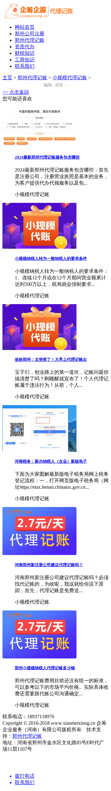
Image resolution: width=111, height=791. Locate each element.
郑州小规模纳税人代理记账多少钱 (45, 668)
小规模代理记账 (69, 77)
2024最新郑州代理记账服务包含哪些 (47, 157)
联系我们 (25, 66)
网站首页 (25, 27)
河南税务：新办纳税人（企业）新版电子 (51, 461)
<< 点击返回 (15, 92)
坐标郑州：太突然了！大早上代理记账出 (51, 359)
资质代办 (25, 46)
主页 (7, 77)
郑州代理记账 (29, 40)
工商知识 (25, 59)
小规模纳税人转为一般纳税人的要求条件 (51, 258)
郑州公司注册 (29, 33)
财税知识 (25, 53)
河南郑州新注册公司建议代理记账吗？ (49, 564)
